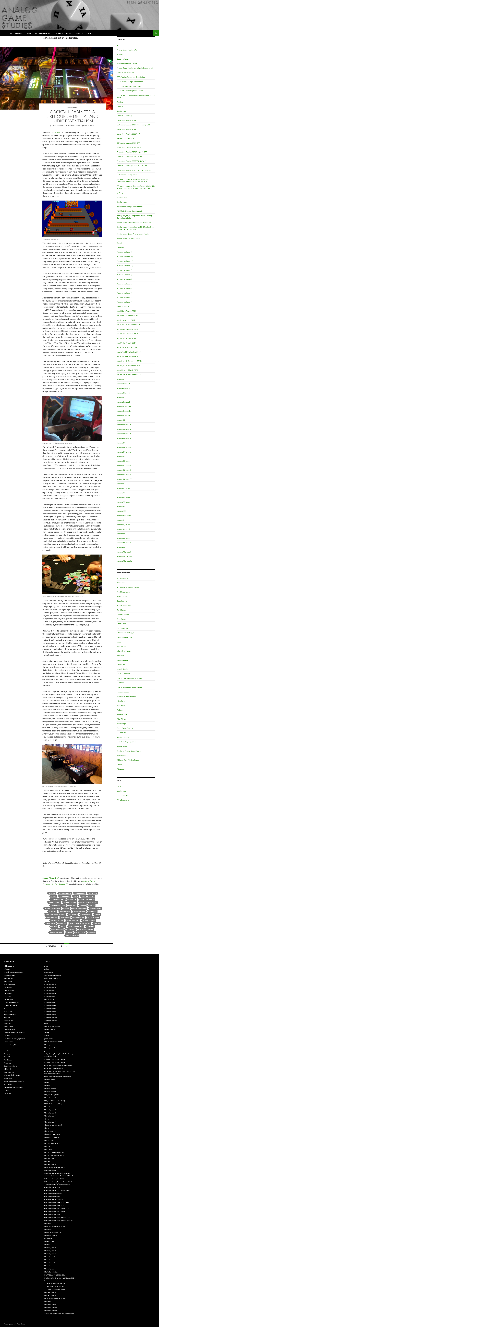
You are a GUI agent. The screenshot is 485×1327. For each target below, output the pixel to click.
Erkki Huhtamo (54, 902)
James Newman (79, 911)
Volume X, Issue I (123, 524)
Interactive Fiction (124, 651)
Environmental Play (124, 637)
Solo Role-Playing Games (126, 742)
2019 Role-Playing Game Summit (129, 211)
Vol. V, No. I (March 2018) (127, 347)
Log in (119, 786)
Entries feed (121, 791)
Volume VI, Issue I (123, 497)
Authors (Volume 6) (124, 288)
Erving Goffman (70, 902)
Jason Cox (121, 664)
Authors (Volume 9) (124, 302)
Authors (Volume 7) (124, 293)
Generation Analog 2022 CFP (128, 134)
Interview (120, 655)
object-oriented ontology (80, 923)
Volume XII (121, 547)
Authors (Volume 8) (124, 297)
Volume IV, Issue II (124, 447)
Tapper (69, 932)
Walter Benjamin (72, 935)
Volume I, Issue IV (123, 388)
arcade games (80, 893)
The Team (58, 33)
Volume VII (121, 506)
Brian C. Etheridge (124, 605)
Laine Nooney (86, 914)
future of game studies (88, 902)
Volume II (120, 397)
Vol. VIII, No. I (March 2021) (127, 370)
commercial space (58, 899)
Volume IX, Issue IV (124, 479)
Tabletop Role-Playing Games (128, 760)
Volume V (120, 484)
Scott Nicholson (123, 737)
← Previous (50, 946)
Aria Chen (121, 583)
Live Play (120, 683)
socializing (70, 929)
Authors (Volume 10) (125, 256)
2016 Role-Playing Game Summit (129, 206)
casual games (65, 896)
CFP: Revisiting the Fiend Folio (129, 86)
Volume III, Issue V (124, 438)
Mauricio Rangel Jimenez (126, 696)
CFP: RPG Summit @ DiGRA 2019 (130, 91)
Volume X (120, 520)
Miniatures (121, 701)
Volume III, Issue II (124, 425)
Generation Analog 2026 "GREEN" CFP (132, 166)
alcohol (52, 893)
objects (97, 923)
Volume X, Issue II (123, 529)
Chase (76, 896)
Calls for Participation (125, 72)
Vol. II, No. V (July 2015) (126, 320)
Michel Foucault (73, 920)
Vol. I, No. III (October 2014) (127, 315)
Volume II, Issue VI (124, 415)
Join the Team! (122, 197)
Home (10, 33)
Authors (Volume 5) (124, 284)
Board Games (122, 596)
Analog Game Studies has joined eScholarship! (135, 68)
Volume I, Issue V (123, 393)
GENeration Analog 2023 (126, 138)
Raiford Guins (57, 929)
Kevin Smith (73, 914)
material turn (78, 917)
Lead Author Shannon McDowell (129, 678)
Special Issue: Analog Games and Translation (134, 222)
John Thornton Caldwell (55, 914)
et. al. (119, 642)
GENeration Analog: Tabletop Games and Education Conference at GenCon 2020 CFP (134, 180)
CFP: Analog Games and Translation (131, 77)
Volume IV (121, 443)
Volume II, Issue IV (124, 411)
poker (63, 926)
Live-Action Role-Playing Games (129, 687)
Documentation (123, 59)
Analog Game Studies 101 (127, 50)
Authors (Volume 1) (124, 252)
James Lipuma (122, 660)
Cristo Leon (121, 624)
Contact (89, 33)
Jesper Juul (92, 911)
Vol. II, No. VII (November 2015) (129, 325)
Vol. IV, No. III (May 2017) (126, 338)
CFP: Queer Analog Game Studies (130, 82)
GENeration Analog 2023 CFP (128, 143)
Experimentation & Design (127, 63)
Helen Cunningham (79, 908)
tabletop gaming (56, 932)
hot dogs (52, 911)
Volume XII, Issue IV (124, 561)
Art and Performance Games (128, 587)
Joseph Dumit (122, 669)
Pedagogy (120, 710)
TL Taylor (91, 932)
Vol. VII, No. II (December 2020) (129, 365)
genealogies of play (52, 908)
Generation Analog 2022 (126, 129)
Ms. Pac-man (50, 923)
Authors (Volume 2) (124, 270)
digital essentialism (86, 899)
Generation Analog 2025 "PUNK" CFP (132, 161)
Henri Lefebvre (95, 908)
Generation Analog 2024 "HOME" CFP (132, 152)
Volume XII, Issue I (124, 552)
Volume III (121, 420)
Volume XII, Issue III (124, 556)
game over (72, 905)
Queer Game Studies (125, 728)
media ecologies (57, 920)
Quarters (58, 132)
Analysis (120, 54)
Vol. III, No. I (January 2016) (127, 329)
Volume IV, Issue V (124, 452)
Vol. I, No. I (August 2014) (126, 311)
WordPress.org (123, 800)
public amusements (76, 926)
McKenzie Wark (93, 917)
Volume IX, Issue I (123, 461)
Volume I (120, 379)
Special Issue (122, 746)
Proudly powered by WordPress (14, 1324)
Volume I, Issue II (123, 384)
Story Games (122, 755)
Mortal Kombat (89, 920)
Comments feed (123, 795)
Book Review (122, 601)
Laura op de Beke (123, 674)
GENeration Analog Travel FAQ (129, 175)
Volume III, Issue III (124, 429)
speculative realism (85, 929)
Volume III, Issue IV (124, 434)
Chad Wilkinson (123, 614)
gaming (83, 905)
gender (92, 905)
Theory (119, 764)
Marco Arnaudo (123, 692)
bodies (53, 896)
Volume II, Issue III (124, 406)
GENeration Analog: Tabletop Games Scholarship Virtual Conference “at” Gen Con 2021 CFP (136, 187)
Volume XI (121, 534)
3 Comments (89, 126)
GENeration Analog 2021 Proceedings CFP (133, 125)
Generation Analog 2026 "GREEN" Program (134, 170)
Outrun (54, 926)
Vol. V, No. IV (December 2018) (129, 356)
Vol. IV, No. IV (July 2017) (126, 343)
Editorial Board (123, 306)
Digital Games (72, 107)
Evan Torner (121, 646)
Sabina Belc (121, 733)
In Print (29, 33)
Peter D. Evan (122, 714)
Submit (78, 33)
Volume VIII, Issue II (124, 515)
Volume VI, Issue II (124, 502)
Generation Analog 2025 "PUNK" (130, 156)
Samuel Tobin (74, 126)
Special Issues (122, 111)
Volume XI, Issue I (123, 538)
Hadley (66, 908)
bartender (93, 893)
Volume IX (121, 456)
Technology (80, 932)
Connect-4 (72, 899)
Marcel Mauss (51, 917)
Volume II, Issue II (123, 402)
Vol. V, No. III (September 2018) (129, 352)
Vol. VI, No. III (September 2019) (129, 361)
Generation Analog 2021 (126, 120)
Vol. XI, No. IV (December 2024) (129, 375)
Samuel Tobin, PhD (50, 878)
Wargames (121, 769)
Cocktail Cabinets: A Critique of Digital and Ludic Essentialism (72, 116)
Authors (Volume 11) (125, 261)
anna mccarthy (65, 893)
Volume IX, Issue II (124, 465)
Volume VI (121, 493)
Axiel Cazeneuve (123, 592)
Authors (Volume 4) (124, 279)
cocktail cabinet (88, 896)
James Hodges (65, 911)
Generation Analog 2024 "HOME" (130, 147)
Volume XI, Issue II (124, 543)
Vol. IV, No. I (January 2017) (127, 334)
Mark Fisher (65, 917)
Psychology (121, 723)
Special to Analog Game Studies (129, 751)
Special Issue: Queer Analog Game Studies (133, 234)
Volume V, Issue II (123, 488)
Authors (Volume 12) (125, 266)
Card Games (121, 610)
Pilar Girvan (121, 719)
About (68, 33)
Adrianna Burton (123, 578)
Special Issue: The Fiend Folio (128, 238)
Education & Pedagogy (125, 633)
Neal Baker (121, 705)
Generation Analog (42, 33)
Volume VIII (121, 511)
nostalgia (62, 923)
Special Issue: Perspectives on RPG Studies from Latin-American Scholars (135, 228)
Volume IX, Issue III (124, 470)
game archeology (58, 905)
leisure (97, 914)
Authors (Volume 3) (124, 275)
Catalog (18, 33)
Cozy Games (121, 619)
